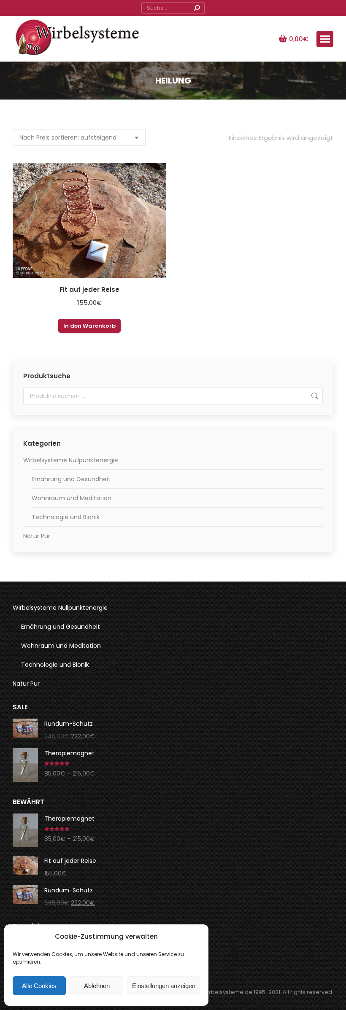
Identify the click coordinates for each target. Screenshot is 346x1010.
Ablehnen (97, 985)
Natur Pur (36, 536)
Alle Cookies (39, 985)
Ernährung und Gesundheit (71, 479)
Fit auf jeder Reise (89, 289)
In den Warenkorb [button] (89, 326)
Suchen (314, 396)
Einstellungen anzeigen (163, 985)
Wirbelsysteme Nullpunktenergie (70, 460)
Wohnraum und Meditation (71, 498)
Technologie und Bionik (66, 517)
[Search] (197, 8)
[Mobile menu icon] (324, 39)
